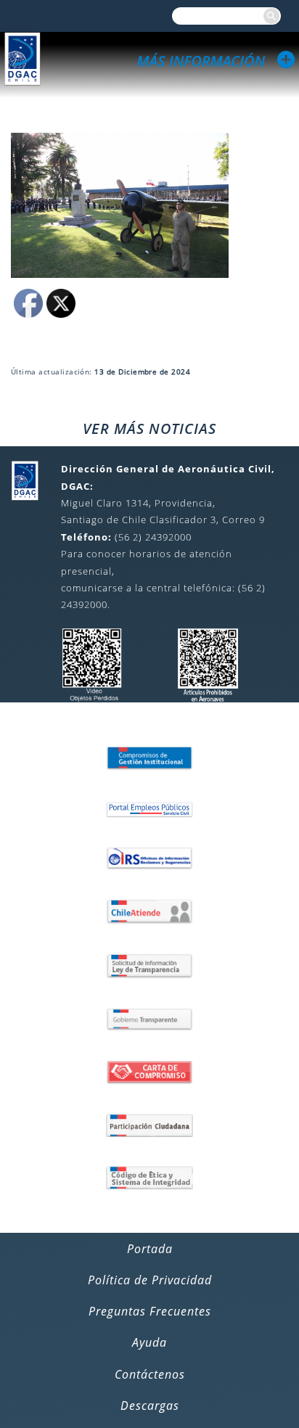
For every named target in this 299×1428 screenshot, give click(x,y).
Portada (150, 1249)
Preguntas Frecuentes (150, 1311)
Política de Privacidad (150, 1280)
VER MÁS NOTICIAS (149, 428)
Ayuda (149, 1342)
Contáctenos (150, 1374)
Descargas (149, 1405)
